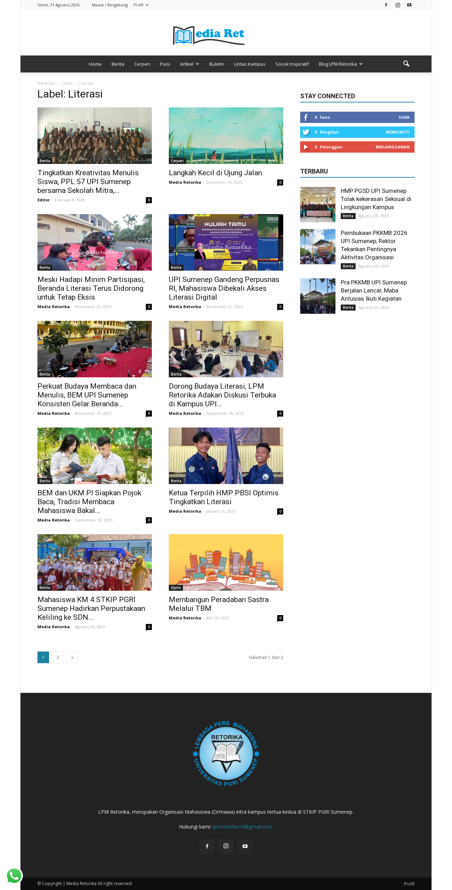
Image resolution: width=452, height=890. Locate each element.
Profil (138, 4)
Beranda (46, 83)
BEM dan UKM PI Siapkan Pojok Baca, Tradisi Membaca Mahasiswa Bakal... (89, 502)
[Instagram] (397, 5)
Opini (176, 587)
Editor (43, 199)
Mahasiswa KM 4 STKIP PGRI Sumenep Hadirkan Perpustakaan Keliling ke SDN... (91, 608)
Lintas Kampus (250, 64)
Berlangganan (393, 146)
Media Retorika (185, 182)
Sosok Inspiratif (292, 64)
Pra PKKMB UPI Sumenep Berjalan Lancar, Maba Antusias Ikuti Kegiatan (374, 290)
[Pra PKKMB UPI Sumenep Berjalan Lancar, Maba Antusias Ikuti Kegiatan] (317, 296)
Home (95, 64)
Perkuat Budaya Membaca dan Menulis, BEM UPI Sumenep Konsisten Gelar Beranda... (86, 395)
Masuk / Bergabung (110, 4)
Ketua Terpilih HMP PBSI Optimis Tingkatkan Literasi (224, 497)
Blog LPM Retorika (338, 64)
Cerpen (142, 64)
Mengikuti (398, 132)
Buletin (216, 64)
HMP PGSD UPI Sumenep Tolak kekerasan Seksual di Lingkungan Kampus (376, 199)
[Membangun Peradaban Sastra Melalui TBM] (226, 562)
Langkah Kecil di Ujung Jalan (215, 173)
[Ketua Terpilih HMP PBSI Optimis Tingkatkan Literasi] (226, 456)
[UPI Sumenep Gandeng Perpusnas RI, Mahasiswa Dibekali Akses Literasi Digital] (226, 242)
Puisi (165, 64)
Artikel (187, 64)
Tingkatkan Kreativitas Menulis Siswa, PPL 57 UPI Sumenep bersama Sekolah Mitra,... (88, 182)
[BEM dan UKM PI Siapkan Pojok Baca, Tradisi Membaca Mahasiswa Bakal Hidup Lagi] (94, 456)
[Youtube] (409, 5)
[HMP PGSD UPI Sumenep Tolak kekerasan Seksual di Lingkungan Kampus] (317, 204)
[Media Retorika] (226, 33)
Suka (404, 117)
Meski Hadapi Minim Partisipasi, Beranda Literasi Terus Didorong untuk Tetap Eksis (91, 288)
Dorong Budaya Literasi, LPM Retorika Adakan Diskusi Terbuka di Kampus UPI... (222, 395)
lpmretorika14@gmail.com (243, 826)
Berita (118, 64)
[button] (406, 63)
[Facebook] (386, 5)
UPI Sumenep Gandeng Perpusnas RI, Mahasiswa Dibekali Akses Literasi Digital (224, 288)
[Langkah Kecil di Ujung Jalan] (226, 135)
